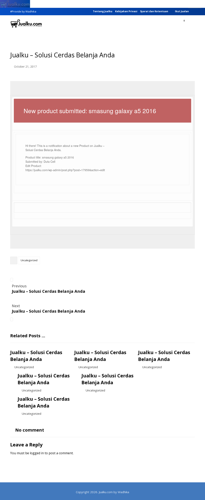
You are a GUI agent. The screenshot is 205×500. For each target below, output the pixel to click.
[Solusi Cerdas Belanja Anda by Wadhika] (26, 23)
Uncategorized (29, 260)
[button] (190, 23)
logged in (37, 453)
